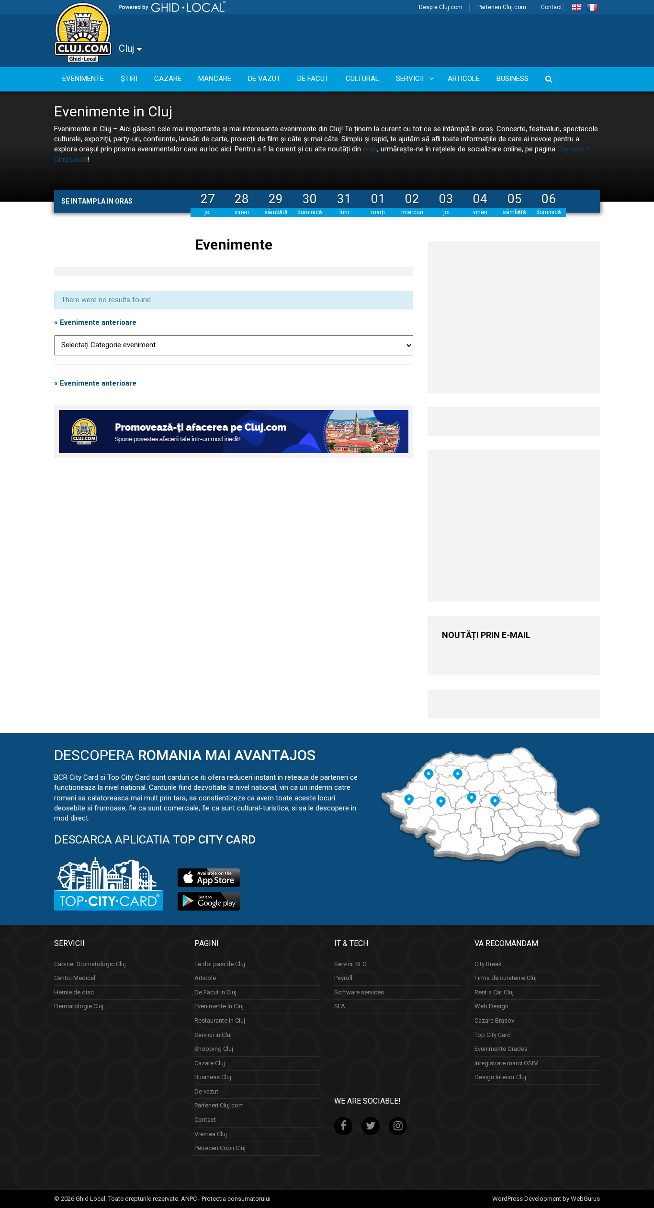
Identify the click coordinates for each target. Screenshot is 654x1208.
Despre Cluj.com (440, 7)
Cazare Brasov (494, 1020)
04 (480, 199)
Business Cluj (212, 1077)
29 (276, 199)
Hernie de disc (74, 992)
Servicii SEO (350, 964)
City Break (488, 964)
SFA (339, 1006)
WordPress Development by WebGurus (546, 1198)
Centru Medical (74, 977)
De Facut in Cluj (215, 992)
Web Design (491, 1006)
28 (242, 199)
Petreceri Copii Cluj (220, 1147)
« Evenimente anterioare (95, 322)
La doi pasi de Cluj (219, 964)
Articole (205, 977)
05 (514, 199)
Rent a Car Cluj (494, 992)
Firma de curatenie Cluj (505, 977)
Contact (551, 7)
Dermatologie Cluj (78, 1006)
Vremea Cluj (210, 1134)
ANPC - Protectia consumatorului (226, 1198)
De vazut (206, 1091)
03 (446, 199)
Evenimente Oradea (501, 1048)
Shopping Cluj (213, 1048)
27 (208, 199)
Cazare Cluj (209, 1063)
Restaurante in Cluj (219, 1020)
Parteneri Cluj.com (501, 7)
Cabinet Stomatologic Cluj (90, 964)
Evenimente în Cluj (219, 1006)
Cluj (127, 48)
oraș (370, 149)
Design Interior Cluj (500, 1077)
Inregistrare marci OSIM (506, 1063)
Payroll (343, 977)
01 (378, 199)
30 (310, 199)
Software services (359, 992)
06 (548, 199)
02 (412, 199)
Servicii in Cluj (213, 1034)
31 (344, 199)
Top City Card (492, 1034)
